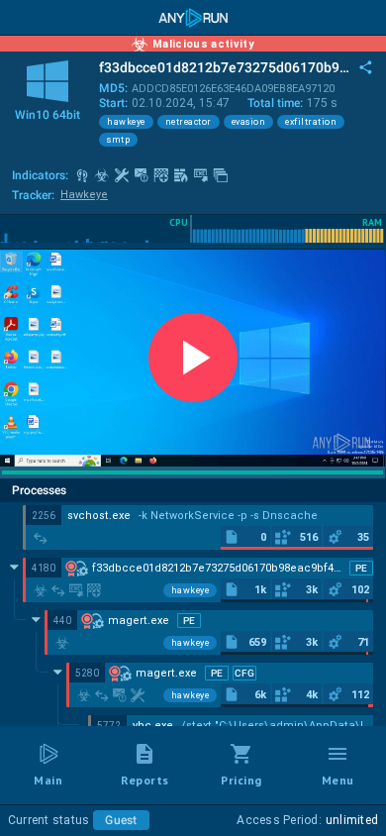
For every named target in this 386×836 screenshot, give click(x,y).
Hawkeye (84, 194)
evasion (249, 122)
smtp (118, 140)
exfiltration (311, 122)
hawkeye (126, 122)
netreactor (188, 122)
